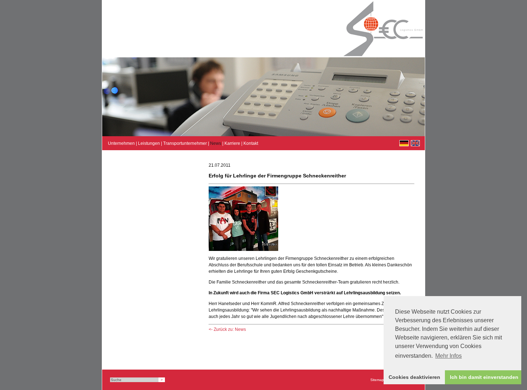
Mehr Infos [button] (448, 356)
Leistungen (149, 143)
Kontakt (250, 143)
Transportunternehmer (185, 143)
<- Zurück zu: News (227, 329)
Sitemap (377, 380)
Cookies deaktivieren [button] (414, 377)
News (215, 143)
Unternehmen (121, 143)
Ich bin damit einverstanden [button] (484, 377)
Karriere (232, 143)
